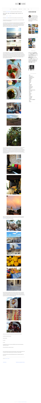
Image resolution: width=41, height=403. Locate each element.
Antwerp (29, 52)
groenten (35, 57)
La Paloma (10, 52)
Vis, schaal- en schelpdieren (32, 99)
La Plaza (7, 149)
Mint (12, 24)
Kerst (36, 57)
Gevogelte (30, 79)
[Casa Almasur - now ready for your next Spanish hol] (36, 25)
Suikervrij (30, 94)
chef (32, 53)
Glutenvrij (30, 80)
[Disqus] (14, 373)
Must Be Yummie (20, 4)
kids (31, 58)
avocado (33, 52)
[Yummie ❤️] (29, 32)
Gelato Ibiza (4, 218)
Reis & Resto (6, 358)
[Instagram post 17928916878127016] (29, 25)
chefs (34, 53)
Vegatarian (30, 98)
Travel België (8, 358)
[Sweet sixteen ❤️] (29, 28)
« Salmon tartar (4, 362)
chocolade (36, 53)
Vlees (29, 100)
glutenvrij (30, 57)
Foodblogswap (30, 78)
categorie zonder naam (31, 77)
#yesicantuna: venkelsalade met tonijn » (20, 362)
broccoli (29, 53)
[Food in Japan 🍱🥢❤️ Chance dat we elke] (33, 25)
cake (31, 53)
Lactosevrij (30, 85)
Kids (29, 83)
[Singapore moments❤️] (33, 28)
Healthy (30, 82)
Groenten (30, 81)
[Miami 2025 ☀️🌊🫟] (36, 32)
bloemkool (35, 52)
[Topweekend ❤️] (33, 32)
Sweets (30, 95)
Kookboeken (30, 84)
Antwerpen (31, 52)
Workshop (30, 101)
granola (33, 57)
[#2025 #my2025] (36, 28)
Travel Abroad (30, 96)
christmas (32, 54)
